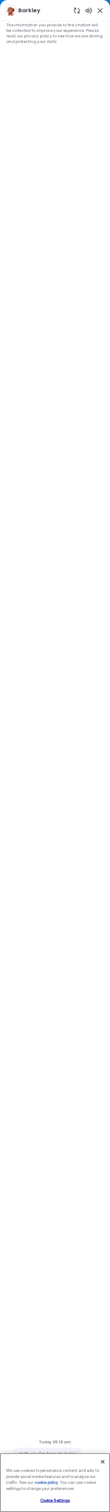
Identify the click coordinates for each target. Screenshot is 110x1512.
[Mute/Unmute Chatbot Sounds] (88, 10)
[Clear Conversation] (76, 10)
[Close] (102, 1462)
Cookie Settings (55, 1501)
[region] (55, 753)
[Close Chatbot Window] (100, 10)
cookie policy (46, 1483)
